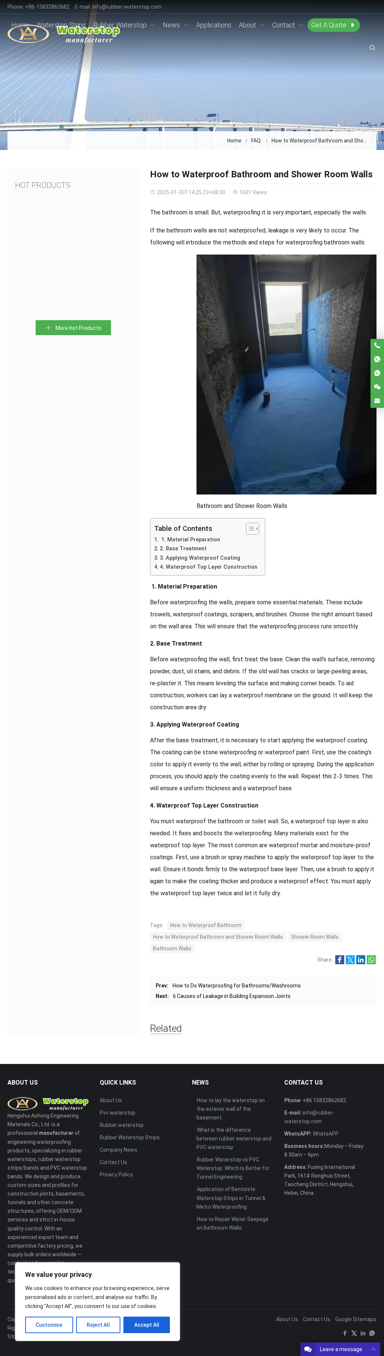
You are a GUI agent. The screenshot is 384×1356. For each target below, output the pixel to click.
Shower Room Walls (315, 937)
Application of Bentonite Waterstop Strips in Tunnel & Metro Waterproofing (231, 1197)
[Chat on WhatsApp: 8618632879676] (377, 359)
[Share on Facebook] (339, 962)
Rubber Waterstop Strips (130, 1137)
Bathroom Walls (172, 948)
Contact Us (113, 1162)
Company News (118, 1150)
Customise (49, 1325)
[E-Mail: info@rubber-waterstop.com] (377, 401)
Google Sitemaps (355, 1319)
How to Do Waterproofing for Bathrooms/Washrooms (236, 986)
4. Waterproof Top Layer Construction (208, 567)
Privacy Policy (116, 1175)
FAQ (256, 141)
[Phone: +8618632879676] (377, 345)
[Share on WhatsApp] (371, 962)
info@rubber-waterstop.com (127, 7)
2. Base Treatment (183, 548)
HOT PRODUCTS (42, 185)
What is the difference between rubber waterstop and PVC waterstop (234, 1138)
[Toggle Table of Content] (248, 528)
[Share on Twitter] (350, 962)
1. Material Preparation (190, 539)
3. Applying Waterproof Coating (200, 558)
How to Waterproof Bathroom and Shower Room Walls (218, 937)
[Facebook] (345, 1335)
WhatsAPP (326, 1134)
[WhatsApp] (372, 1335)
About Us (111, 1100)
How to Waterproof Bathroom (206, 925)
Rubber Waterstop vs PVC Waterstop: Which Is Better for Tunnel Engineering (233, 1168)
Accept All (146, 1325)
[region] (97, 1301)
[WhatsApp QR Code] (377, 373)
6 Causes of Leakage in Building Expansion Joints (232, 996)
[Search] (372, 47)
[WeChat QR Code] (377, 387)
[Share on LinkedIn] (361, 962)
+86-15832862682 (47, 7)
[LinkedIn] (363, 1335)
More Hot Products (77, 328)
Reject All (98, 1325)
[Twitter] (354, 1335)
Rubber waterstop (122, 1125)
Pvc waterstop (117, 1113)
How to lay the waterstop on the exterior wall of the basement (230, 1109)
